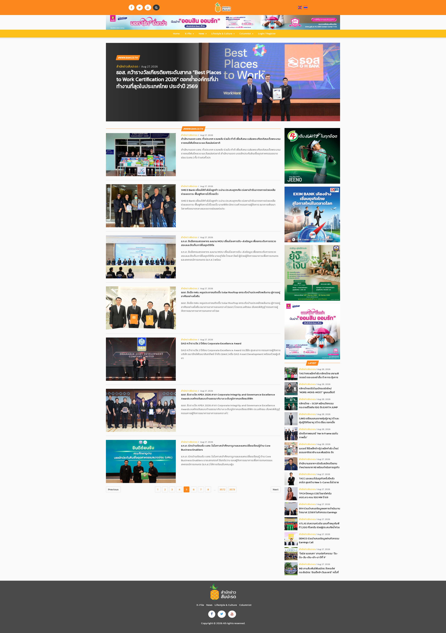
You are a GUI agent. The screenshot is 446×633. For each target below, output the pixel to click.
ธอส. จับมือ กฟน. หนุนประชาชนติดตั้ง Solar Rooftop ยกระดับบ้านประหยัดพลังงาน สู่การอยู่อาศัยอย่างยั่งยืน (230, 294)
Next (275, 489)
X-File (188, 33)
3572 (222, 489)
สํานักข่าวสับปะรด (127, 66)
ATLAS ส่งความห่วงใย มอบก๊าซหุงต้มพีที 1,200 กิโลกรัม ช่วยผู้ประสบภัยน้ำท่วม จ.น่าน (319, 525)
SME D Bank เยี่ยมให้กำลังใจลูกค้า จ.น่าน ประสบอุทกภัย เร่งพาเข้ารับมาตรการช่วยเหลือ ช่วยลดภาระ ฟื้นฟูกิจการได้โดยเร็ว (228, 192)
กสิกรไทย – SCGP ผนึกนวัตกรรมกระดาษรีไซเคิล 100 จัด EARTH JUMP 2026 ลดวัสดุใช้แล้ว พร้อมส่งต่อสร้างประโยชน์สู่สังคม (318, 405)
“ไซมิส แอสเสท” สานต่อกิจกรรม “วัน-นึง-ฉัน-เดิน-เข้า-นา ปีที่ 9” (318, 555)
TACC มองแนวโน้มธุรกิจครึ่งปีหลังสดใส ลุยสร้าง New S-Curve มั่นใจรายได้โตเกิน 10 (319, 480)
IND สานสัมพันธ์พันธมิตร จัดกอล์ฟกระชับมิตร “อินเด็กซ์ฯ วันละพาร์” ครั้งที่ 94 (319, 570)
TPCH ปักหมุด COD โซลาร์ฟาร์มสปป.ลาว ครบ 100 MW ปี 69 (315, 495)
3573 (232, 489)
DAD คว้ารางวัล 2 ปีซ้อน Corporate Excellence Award (211, 343)
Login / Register (267, 33)
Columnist (245, 33)
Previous (113, 489)
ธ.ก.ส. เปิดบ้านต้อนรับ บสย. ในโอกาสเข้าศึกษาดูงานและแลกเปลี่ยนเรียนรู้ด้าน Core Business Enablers (225, 448)
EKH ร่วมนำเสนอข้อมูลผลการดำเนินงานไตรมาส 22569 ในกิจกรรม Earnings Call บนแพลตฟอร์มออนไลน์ (319, 510)
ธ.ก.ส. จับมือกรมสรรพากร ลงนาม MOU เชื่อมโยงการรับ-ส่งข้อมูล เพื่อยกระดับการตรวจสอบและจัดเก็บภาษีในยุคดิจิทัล (228, 243)
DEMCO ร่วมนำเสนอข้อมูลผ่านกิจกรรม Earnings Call (319, 540)
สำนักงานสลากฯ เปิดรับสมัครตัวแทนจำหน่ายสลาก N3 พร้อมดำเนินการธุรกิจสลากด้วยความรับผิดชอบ (319, 465)
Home (176, 33)
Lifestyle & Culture (221, 33)
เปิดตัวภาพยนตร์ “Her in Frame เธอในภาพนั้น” (318, 435)
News (201, 33)
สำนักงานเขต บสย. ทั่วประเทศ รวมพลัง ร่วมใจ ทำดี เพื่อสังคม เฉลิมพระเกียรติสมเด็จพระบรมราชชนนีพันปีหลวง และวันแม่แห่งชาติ (230, 141)
